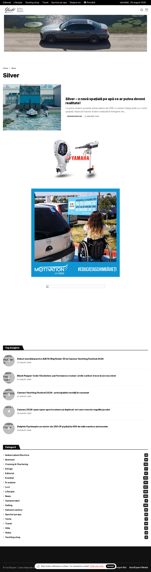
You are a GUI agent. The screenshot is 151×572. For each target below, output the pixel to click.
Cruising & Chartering (76, 464)
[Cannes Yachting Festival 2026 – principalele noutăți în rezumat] (9, 394)
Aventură (76, 459)
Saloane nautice (76, 510)
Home (5, 68)
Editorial (76, 473)
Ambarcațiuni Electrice (76, 455)
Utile (76, 528)
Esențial (76, 478)
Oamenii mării (76, 500)
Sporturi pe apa (76, 514)
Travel (76, 523)
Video (76, 532)
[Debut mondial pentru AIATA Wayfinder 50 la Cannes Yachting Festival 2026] (9, 361)
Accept (110, 566)
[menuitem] (89, 2)
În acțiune (76, 482)
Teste (76, 519)
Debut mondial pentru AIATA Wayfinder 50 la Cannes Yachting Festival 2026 (60, 358)
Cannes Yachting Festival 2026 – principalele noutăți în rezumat (53, 392)
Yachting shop (76, 537)
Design (76, 468)
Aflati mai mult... (97, 566)
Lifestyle (76, 491)
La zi (76, 487)
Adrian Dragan (74, 116)
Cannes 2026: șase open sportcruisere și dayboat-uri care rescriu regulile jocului (63, 409)
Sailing (76, 505)
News (76, 496)
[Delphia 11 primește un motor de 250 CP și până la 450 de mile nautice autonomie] (9, 428)
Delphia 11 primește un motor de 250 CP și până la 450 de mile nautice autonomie (62, 426)
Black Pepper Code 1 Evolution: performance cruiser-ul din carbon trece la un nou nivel (66, 375)
